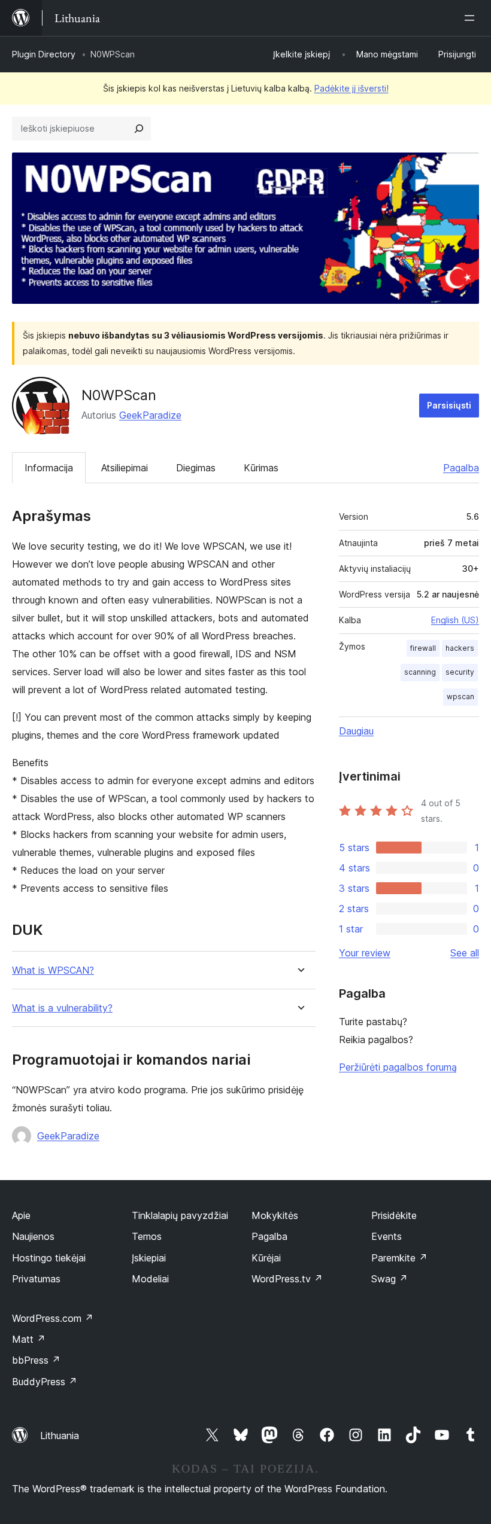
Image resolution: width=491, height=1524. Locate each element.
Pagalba (461, 468)
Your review (364, 953)
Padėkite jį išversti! (351, 88)
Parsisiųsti (449, 405)
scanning (420, 671)
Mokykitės (274, 1215)
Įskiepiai (149, 1258)
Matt (29, 1339)
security (459, 671)
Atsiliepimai (124, 468)
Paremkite (399, 1258)
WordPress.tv (287, 1279)
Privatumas (36, 1279)
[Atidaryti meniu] (472, 18)
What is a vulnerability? (62, 1008)
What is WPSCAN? (53, 970)
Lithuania (59, 1435)
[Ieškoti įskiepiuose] (139, 129)
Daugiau (356, 731)
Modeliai (150, 1279)
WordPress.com (52, 1318)
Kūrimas (261, 468)
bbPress (36, 1360)
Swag (389, 1279)
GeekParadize (150, 415)
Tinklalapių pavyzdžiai (180, 1215)
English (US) (455, 620)
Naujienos (33, 1236)
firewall (423, 648)
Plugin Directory (43, 54)
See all (464, 953)
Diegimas (196, 468)
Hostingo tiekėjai (49, 1258)
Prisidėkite (394, 1215)
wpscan (460, 696)
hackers (459, 648)
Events (386, 1236)
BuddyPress (44, 1382)
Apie (21, 1215)
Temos (147, 1236)
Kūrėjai (266, 1258)
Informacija (49, 468)
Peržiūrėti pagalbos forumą (398, 1067)
